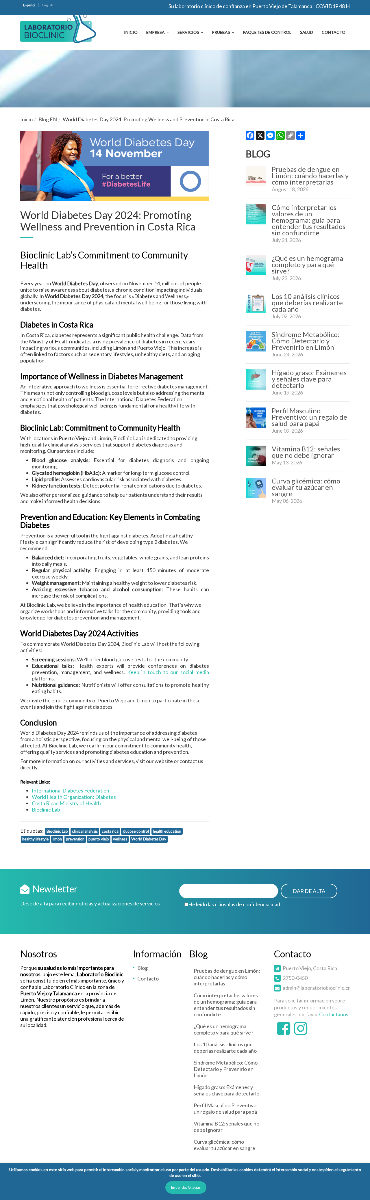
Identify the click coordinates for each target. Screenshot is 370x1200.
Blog (142, 968)
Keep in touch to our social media (168, 672)
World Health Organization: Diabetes (74, 797)
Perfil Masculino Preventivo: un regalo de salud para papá (309, 416)
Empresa (155, 32)
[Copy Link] (290, 136)
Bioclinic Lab (46, 809)
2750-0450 (295, 978)
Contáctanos (333, 1014)
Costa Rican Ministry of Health (66, 803)
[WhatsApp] (280, 136)
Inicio (131, 32)
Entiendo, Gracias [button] (186, 1187)
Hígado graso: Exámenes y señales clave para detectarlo (309, 378)
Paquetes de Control (267, 32)
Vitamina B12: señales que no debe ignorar (306, 451)
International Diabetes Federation (70, 790)
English (47, 5)
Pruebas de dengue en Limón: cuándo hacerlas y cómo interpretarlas (310, 175)
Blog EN (47, 119)
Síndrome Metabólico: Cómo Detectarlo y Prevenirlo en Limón (306, 340)
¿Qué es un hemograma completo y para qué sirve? (307, 264)
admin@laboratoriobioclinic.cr (316, 988)
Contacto (333, 32)
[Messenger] (270, 136)
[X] (260, 136)
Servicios (188, 32)
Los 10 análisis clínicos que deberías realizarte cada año (307, 302)
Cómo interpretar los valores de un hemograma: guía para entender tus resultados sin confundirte (308, 220)
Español (29, 5)
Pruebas (221, 32)
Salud (306, 32)
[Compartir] (300, 136)
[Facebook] (250, 136)
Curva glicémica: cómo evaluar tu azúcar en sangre (306, 487)
